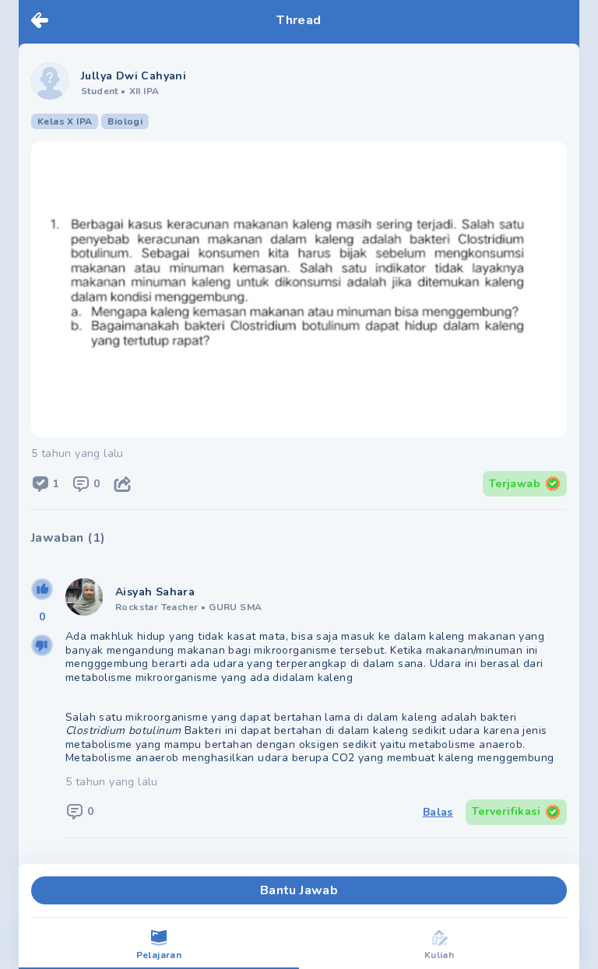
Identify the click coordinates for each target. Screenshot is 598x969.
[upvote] (42, 589)
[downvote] (42, 645)
